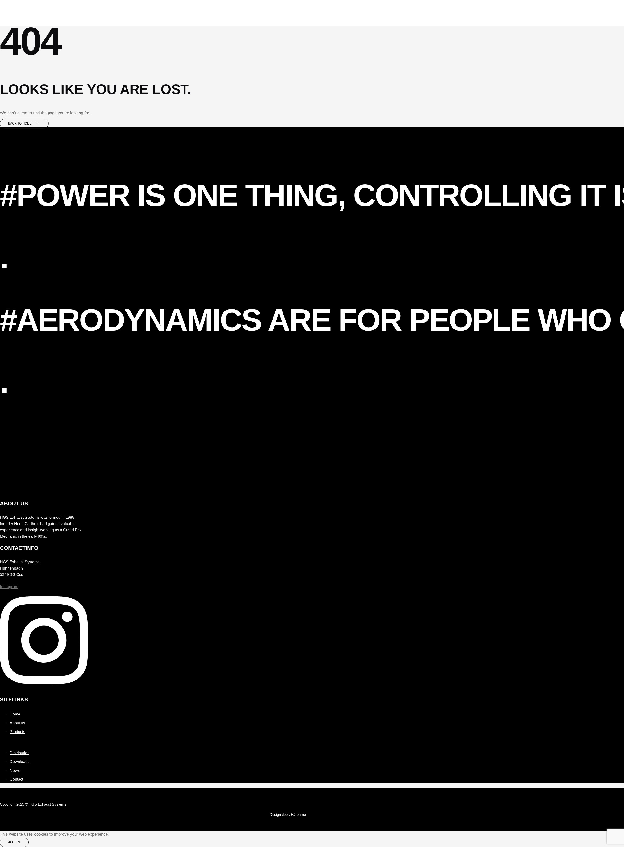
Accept (14, 842)
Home (15, 714)
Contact (16, 779)
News (15, 770)
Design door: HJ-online (288, 814)
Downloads (19, 762)
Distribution (19, 753)
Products (17, 732)
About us (17, 723)
